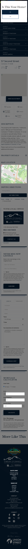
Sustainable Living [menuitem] (14, 491)
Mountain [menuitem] (14, 487)
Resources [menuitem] (14, 477)
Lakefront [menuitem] (14, 485)
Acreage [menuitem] (14, 490)
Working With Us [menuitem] (14, 474)
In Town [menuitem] (14, 488)
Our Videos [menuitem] (14, 479)
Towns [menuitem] (14, 476)
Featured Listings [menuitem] (14, 473)
